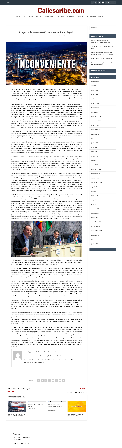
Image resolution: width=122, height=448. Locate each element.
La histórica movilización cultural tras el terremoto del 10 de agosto (102, 53)
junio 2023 (94, 244)
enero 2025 (94, 165)
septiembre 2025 (96, 130)
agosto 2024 (95, 187)
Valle (31, 16)
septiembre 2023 (96, 231)
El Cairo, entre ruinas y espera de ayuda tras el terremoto (55, 406)
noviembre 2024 (96, 173)
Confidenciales (49, 16)
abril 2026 (94, 99)
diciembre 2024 (96, 169)
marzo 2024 (95, 209)
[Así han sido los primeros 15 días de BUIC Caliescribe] (17, 406)
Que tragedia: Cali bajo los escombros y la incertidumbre (100, 41)
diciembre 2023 (96, 222)
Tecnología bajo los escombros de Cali (102, 47)
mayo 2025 (94, 147)
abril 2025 (94, 151)
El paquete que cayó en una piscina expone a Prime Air (102, 63)
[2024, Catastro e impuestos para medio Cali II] (77, 406)
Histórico (102, 16)
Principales (71, 36)
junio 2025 (94, 143)
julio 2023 (94, 239)
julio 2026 (94, 86)
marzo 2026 (95, 103)
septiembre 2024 (96, 182)
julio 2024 (94, 191)
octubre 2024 (95, 178)
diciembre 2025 (96, 116)
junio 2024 (94, 195)
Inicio (18, 16)
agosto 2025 (95, 134)
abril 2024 (94, 204)
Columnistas (91, 16)
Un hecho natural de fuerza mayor (102, 58)
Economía (70, 16)
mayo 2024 (94, 200)
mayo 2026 (94, 94)
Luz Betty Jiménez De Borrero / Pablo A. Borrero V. (43, 36)
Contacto (8, 2)
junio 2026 (94, 90)
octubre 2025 (95, 125)
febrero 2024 (95, 213)
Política (61, 16)
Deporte (80, 16)
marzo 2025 (95, 156)
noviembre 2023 (96, 226)
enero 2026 (94, 112)
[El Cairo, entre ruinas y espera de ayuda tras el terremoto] (57, 401)
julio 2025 (94, 138)
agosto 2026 (95, 81)
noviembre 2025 (96, 121)
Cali (24, 16)
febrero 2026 (95, 108)
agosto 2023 (95, 235)
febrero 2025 (95, 160)
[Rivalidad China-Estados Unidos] (37, 401)
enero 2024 (94, 217)
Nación (38, 16)
